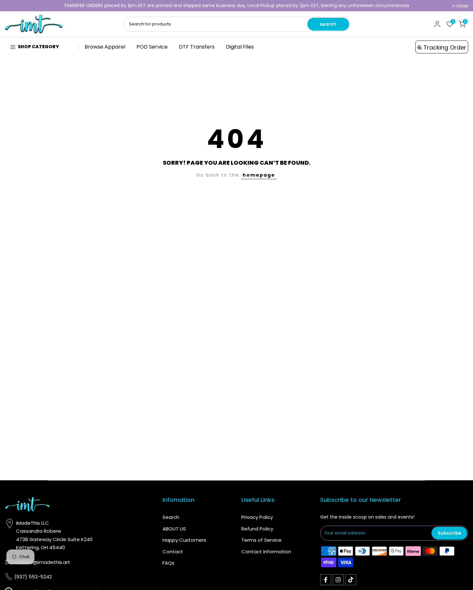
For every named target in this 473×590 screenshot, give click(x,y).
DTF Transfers (197, 47)
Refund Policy (257, 528)
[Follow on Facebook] (325, 579)
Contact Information (266, 551)
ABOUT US (174, 528)
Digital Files (240, 47)
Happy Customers (184, 540)
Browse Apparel (105, 47)
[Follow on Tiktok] (350, 579)
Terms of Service (261, 540)
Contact (172, 551)
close (14, 6)
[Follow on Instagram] (338, 579)
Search (170, 517)
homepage (259, 175)
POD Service (152, 47)
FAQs (168, 562)
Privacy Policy (257, 517)
